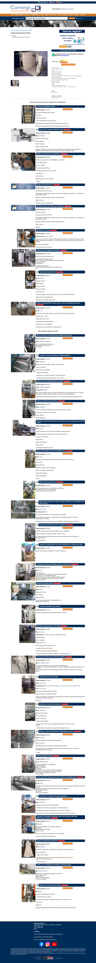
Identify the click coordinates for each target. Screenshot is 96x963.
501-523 (43, 567)
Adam (45, 685)
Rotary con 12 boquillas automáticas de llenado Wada (54, 865)
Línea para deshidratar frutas (46, 106)
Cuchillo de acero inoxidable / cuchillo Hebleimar (55, 355)
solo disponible (80, 18)
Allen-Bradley (51, 685)
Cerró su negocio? (63, 46)
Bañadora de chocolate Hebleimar (50, 704)
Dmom (41, 428)
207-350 (43, 629)
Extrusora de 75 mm (43, 230)
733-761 (43, 359)
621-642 (43, 586)
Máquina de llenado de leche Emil (50, 885)
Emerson (58, 685)
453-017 (43, 275)
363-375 (43, 821)
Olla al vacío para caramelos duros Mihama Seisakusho (54, 335)
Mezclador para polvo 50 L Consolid (48, 626)
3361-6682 (52, 934)
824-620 (43, 157)
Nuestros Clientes (74, 14)
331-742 (43, 610)
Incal (41, 457)
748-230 (43, 404)
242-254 (43, 759)
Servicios (27, 14)
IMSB (41, 761)
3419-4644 (59, 934)
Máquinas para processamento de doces (21, 37)
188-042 (43, 528)
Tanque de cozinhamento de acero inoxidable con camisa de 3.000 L (61, 544)
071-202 (43, 454)
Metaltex (52, 634)
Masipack (47, 387)
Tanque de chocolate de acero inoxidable (52, 525)
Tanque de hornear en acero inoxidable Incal (51, 451)
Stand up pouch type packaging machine (50, 381)
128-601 (43, 188)
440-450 (43, 868)
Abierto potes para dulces (47, 482)
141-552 (43, 338)
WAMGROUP (59, 634)
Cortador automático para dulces (49, 606)
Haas (41, 783)
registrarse (70, 9)
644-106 (43, 707)
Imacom (46, 236)
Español (60, 2)
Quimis (42, 278)
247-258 (43, 426)
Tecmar (44, 683)
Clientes (69, 46)
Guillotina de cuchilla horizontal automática (53, 796)
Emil (41, 891)
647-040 (43, 485)
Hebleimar (42, 361)
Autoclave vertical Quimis (47, 272)
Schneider (74, 685)
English (53, 2)
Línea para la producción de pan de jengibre (51, 657)
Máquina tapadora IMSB (44, 755)
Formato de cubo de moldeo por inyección (50, 206)
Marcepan (42, 135)
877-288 (43, 680)
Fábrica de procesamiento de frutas (48, 250)
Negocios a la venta (50, 14)
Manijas (14, 35)
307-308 (43, 548)
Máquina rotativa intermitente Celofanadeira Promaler (56, 731)
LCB (41, 570)
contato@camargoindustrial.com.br (47, 939)
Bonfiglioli (47, 634)
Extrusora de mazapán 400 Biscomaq (51, 129)
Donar (41, 509)
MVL (45, 509)
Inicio (12, 14)
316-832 (43, 133)
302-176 (43, 799)
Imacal (41, 871)
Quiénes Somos (19, 14)
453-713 (43, 888)
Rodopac (45, 761)
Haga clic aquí (65, 55)
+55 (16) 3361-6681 (43, 934)
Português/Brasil (44, 2)
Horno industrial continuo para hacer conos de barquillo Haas (56, 777)
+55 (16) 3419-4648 (47, 937)
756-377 (43, 109)
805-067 (43, 735)
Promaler (42, 737)
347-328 (43, 253)
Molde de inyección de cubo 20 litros (48, 154)
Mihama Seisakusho (45, 341)
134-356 (43, 233)
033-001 (43, 384)
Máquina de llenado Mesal (45, 583)
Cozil (41, 310)
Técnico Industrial (62, 14)
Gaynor (63, 685)
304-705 (43, 780)
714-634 (43, 308)
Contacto (82, 14)
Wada (45, 871)
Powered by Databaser (59, 958)
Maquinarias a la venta (37, 14)
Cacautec (42, 663)
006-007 (43, 660)
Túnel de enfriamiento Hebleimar (47, 401)
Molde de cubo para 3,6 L (45, 184)
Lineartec (68, 685)
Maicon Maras (54, 92)
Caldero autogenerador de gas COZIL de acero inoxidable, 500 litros (58, 303)
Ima (41, 683)
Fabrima (42, 387)
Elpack (47, 663)
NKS (41, 824)
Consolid (42, 632)
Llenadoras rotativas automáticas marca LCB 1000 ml (54, 564)
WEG (45, 390)
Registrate (63, 9)
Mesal (41, 589)
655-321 (43, 844)
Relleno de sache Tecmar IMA (48, 677)
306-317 (43, 506)
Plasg (50, 236)
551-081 (43, 209)
